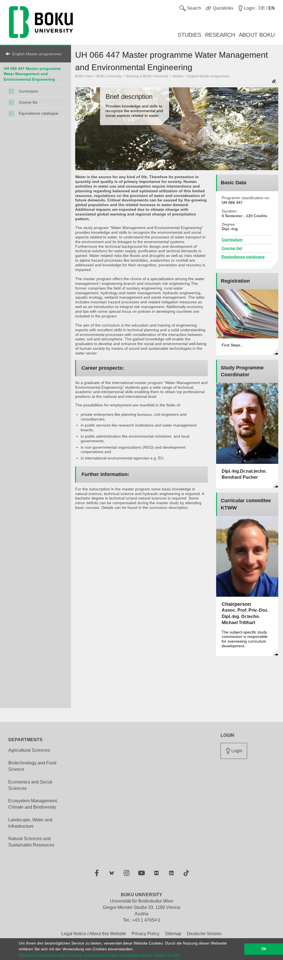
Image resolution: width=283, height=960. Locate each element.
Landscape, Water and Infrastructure (30, 823)
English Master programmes (37, 54)
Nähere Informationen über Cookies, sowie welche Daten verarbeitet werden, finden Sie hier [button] (99, 955)
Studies (178, 76)
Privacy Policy (145, 933)
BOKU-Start (84, 76)
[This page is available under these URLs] (274, 82)
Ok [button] (263, 949)
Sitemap (173, 933)
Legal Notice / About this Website (93, 933)
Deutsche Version (204, 933)
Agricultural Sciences (29, 750)
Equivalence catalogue (38, 113)
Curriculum (28, 91)
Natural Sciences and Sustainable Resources (31, 841)
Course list (28, 102)
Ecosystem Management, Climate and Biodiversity (33, 803)
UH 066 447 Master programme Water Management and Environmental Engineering (32, 73)
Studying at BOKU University (146, 76)
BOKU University (109, 76)
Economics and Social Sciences (30, 785)
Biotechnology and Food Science (32, 766)
